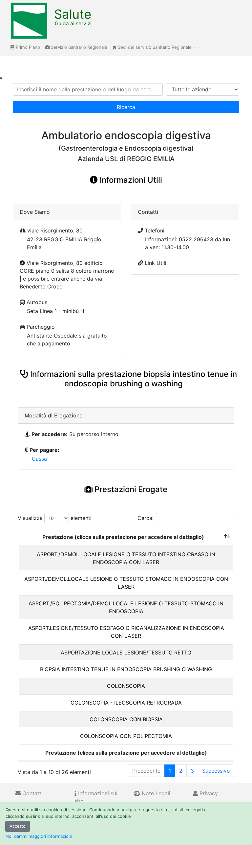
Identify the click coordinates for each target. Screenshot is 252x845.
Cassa (39, 458)
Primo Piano (27, 47)
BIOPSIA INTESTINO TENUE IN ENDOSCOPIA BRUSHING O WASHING (126, 669)
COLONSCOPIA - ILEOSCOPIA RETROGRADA (126, 702)
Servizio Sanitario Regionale (78, 47)
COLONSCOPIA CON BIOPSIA (126, 719)
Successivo (216, 770)
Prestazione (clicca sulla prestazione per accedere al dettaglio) (123, 537)
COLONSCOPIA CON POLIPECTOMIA (126, 736)
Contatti (32, 793)
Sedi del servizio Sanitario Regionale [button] (154, 47)
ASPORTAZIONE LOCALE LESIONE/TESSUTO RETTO (126, 652)
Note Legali (155, 793)
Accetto (18, 826)
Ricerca (126, 107)
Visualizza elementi (55, 518)
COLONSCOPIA (126, 686)
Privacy (208, 793)
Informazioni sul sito (95, 797)
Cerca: (145, 518)
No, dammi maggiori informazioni (39, 836)
